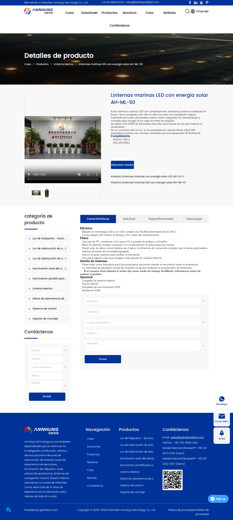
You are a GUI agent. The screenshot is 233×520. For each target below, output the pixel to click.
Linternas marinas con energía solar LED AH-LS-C (153, 176)
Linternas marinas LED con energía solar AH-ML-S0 (110, 64)
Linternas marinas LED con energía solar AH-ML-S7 (154, 182)
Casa (27, 64)
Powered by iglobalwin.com (41, 510)
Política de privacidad (181, 510)
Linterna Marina (63, 64)
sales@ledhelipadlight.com (187, 437)
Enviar (47, 396)
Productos (42, 64)
